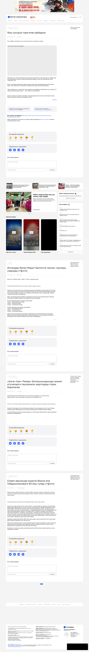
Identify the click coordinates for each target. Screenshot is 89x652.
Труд (59, 604)
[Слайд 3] (31, 213)
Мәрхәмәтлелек (12, 476)
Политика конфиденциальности (14, 646)
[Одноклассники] (14, 150)
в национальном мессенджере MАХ (43, 109)
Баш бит (10, 20)
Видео (15, 20)
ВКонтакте (25, 115)
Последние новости (30, 604)
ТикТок (37, 115)
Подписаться (77, 648)
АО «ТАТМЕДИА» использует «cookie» (16, 644)
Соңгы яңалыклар (24, 20)
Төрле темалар (66, 604)
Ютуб (40, 115)
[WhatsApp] (23, 150)
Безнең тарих (61, 20)
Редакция (45, 20)
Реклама (39, 20)
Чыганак (54, 99)
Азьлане (33, 20)
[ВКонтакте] (10, 150)
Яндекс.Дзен (16, 117)
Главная (21, 604)
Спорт (10, 263)
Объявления (47, 604)
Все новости (70, 251)
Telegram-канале (14, 109)
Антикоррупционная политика (14, 644)
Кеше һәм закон (12, 376)
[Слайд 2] (29, 213)
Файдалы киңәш (12, 28)
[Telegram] (19, 150)
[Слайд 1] (27, 213)
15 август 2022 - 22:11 (11, 36)
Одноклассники (47, 115)
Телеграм (9, 117)
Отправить (52, 169)
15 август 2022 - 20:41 (11, 391)
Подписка (53, 20)
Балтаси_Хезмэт (44, 119)
